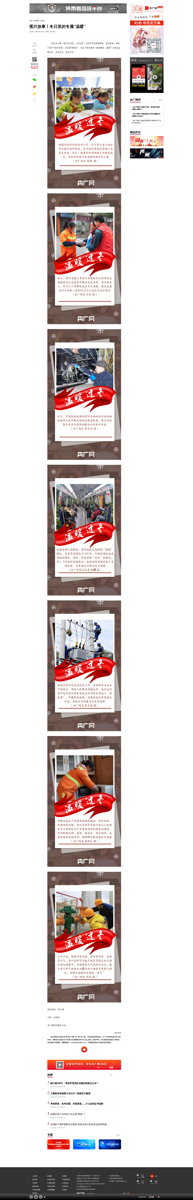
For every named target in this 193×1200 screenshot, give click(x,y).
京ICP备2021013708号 (83, 1184)
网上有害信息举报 (114, 1175)
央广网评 (135, 99)
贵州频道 (36, 21)
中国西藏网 (51, 1190)
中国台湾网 (51, 1186)
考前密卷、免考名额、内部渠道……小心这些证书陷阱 (76, 1103)
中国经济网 (51, 1183)
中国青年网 (51, 1179)
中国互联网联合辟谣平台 (116, 1178)
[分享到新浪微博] (34, 86)
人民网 (34, 1176)
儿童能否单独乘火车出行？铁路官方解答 (70, 1093)
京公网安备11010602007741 (97, 1184)
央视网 (49, 1176)
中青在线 (65, 1183)
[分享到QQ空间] (34, 93)
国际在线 (35, 1186)
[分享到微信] (34, 79)
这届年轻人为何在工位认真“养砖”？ (67, 1114)
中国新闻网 (66, 1179)
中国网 (34, 1183)
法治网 (64, 1190)
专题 (50, 1134)
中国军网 (65, 1186)
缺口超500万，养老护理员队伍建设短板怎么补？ (74, 1083)
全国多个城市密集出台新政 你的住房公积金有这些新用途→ (79, 1124)
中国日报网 (36, 1190)
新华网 (34, 1179)
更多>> (118, 1135)
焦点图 (42, 21)
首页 (30, 21)
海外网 (34, 1193)
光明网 (64, 1176)
